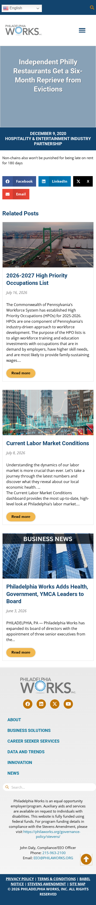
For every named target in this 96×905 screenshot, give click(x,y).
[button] (92, 7)
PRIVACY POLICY (20, 878)
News (13, 773)
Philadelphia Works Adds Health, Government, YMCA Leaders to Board (47, 593)
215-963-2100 (54, 852)
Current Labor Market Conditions (47, 443)
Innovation (19, 762)
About (14, 719)
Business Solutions (29, 730)
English (15, 8)
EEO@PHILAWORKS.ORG (53, 858)
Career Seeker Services (33, 741)
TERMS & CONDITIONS (57, 878)
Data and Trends (26, 751)
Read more (20, 373)
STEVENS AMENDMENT (46, 884)
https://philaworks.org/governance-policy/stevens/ (51, 834)
